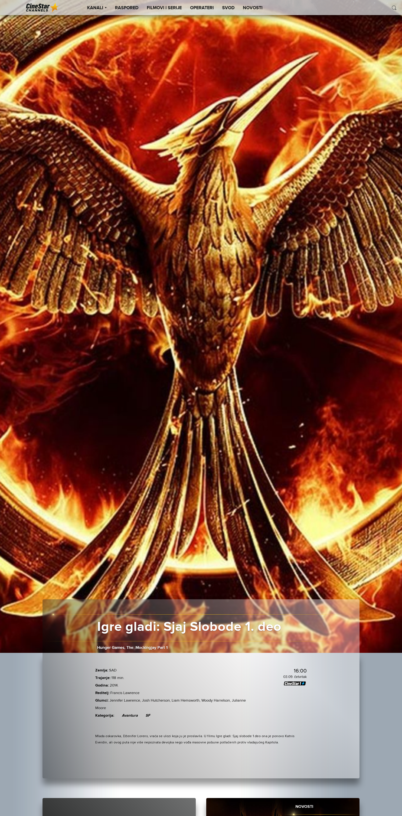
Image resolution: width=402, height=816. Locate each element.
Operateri (202, 8)
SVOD (228, 8)
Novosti (253, 8)
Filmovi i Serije (164, 8)
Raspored (126, 8)
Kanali (95, 8)
